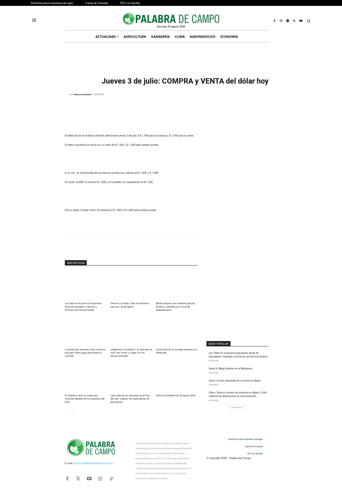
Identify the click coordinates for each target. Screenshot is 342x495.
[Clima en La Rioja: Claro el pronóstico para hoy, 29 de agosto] (131, 285)
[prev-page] (67, 410)
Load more (236, 407)
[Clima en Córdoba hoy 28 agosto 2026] (177, 376)
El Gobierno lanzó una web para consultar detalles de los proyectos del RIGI (85, 398)
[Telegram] (122, 103)
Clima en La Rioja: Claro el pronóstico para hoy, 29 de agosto (129, 304)
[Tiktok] (111, 478)
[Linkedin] (114, 103)
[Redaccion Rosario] (67, 94)
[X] (294, 21)
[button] (308, 21)
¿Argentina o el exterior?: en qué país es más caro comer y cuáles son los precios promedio (131, 352)
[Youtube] (301, 21)
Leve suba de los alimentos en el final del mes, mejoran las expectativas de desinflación (129, 398)
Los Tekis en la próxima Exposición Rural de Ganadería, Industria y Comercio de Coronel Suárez (83, 306)
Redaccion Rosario (83, 94)
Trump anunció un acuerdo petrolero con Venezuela (176, 351)
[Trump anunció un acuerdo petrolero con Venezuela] (177, 331)
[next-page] (73, 410)
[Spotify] (287, 21)
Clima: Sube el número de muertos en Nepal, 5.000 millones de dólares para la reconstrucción (238, 394)
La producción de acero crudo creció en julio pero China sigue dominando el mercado (85, 352)
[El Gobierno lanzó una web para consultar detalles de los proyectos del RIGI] (86, 376)
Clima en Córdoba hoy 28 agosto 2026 (175, 395)
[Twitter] (78, 478)
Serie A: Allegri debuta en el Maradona (230, 368)
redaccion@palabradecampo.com (93, 463)
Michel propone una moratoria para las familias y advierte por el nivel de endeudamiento (175, 306)
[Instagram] (281, 21)
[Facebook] (274, 21)
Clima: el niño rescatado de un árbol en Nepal (234, 380)
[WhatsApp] (105, 103)
